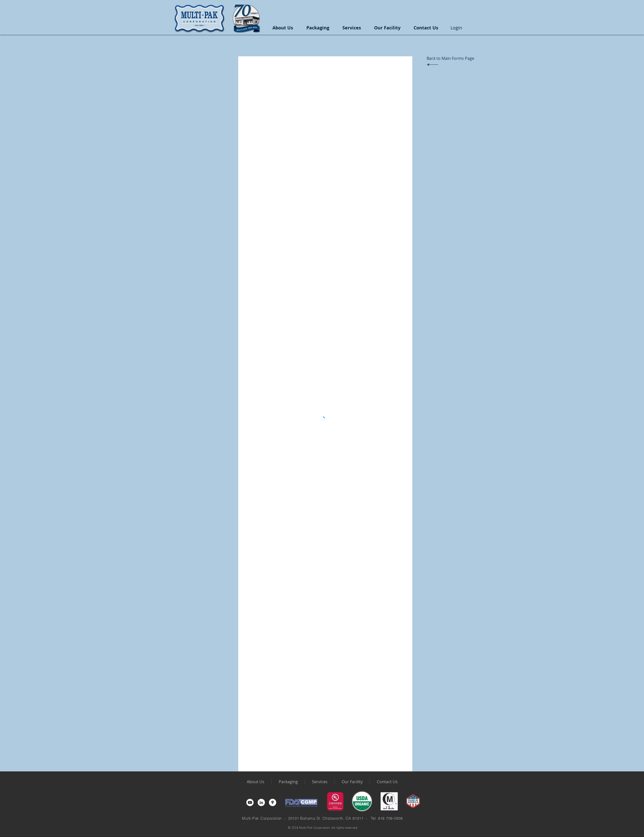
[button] (318, 28)
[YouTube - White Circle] (250, 802)
